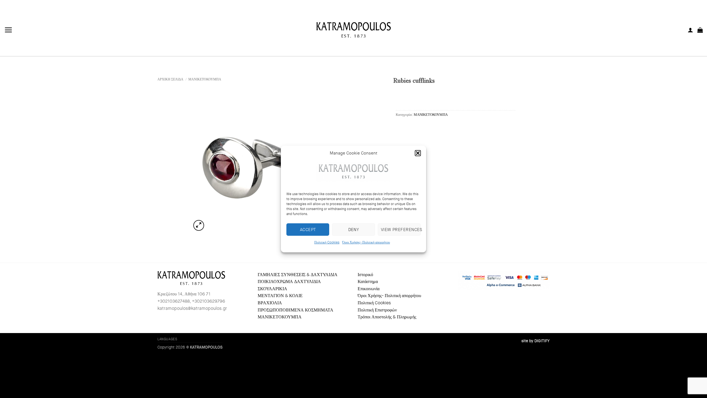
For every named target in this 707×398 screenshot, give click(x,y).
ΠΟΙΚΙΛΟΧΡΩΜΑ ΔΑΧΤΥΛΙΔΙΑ (289, 281)
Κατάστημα (368, 281)
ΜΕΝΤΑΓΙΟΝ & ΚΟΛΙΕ (280, 295)
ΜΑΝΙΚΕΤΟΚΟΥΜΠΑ (204, 79)
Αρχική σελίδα (170, 79)
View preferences (401, 229)
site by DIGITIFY (535, 341)
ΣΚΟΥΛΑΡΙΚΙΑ (272, 289)
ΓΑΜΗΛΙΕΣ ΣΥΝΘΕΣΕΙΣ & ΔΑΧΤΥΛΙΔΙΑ (297, 274)
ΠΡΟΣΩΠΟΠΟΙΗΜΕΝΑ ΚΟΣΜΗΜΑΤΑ (295, 310)
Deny (353, 229)
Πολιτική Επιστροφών (377, 310)
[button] (418, 153)
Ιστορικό (365, 274)
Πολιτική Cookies (326, 242)
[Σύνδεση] (690, 30)
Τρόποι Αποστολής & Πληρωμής (387, 317)
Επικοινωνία (368, 289)
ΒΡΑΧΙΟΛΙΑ (270, 303)
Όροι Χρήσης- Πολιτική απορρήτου (366, 242)
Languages (167, 339)
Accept (308, 229)
